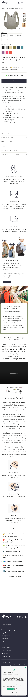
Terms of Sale (5, 647)
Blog (3, 641)
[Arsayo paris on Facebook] (17, 617)
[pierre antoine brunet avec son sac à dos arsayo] (20, 246)
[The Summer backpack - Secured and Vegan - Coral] (15, 603)
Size (3, 32)
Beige (10, 47)
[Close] (25, 667)
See (15, 376)
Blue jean (18, 47)
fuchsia (7, 52)
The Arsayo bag (7, 129)
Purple (3, 52)
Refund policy (5, 653)
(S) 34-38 (5, 39)
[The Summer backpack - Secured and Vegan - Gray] (3, 603)
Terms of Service (6, 650)
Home (2, 8)
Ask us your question (10, 154)
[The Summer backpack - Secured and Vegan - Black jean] (2, 603)
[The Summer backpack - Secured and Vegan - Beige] (5, 603)
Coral (10, 52)
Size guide (5, 133)
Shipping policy (6, 656)
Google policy (12, 686)
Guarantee (4, 627)
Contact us (4, 638)
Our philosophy (6, 624)
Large (19, 35)
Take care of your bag (8, 630)
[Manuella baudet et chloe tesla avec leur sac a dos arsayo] (8, 248)
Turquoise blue (22, 47)
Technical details (8, 141)
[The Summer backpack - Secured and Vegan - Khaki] (7, 603)
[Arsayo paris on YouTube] (26, 617)
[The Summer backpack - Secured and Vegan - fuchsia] (13, 603)
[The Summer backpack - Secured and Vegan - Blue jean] (8, 603)
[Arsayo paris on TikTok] (23, 617)
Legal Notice (5, 633)
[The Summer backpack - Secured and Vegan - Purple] (12, 603)
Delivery (4, 146)
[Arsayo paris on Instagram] (20, 617)
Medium (11, 35)
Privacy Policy (5, 635)
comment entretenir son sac (12, 150)
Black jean (3, 47)
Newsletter (5, 662)
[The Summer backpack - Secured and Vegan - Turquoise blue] (10, 603)
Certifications (7, 137)
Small (4, 35)
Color (6, 44)
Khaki (14, 47)
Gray (7, 47)
